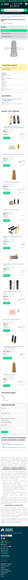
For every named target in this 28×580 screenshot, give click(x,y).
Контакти (21, 1)
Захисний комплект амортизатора (11, 209)
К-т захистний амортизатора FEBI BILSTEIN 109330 (13, 292)
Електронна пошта (6, 413)
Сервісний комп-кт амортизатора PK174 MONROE (12, 237)
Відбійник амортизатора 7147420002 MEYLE (13, 154)
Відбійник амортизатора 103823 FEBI (11, 319)
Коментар (4, 425)
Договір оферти (4, 572)
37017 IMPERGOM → (6, 69)
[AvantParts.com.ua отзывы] (6, 542)
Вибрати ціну (7, 358)
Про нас (2, 576)
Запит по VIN (4, 553)
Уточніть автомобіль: (4, 27)
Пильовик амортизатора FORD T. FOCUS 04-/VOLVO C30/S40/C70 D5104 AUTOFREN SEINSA (13, 127)
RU (1, 1)
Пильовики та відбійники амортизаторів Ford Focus (14, 447)
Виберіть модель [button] (7, 36)
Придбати (6, 137)
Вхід (26, 1)
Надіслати (4, 432)
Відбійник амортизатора (9, 374)
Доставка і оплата (13, 1)
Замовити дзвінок (4, 552)
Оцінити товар (5, 420)
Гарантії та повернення (6, 571)
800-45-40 (16, 4)
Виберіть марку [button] (6, 33)
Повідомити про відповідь (9, 418)
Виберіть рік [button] (5, 30)
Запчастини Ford (5, 443)
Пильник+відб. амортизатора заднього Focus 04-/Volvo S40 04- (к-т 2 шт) (13, 347)
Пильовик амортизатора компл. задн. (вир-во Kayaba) (13, 264)
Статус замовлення (5, 565)
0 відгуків (10, 23)
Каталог (2, 574)
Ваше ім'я (3, 408)
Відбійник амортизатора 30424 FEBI (11, 182)
